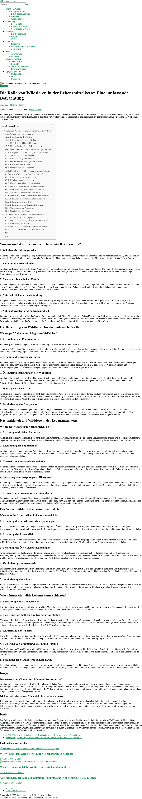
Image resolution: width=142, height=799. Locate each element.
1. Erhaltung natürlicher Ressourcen (22, 177)
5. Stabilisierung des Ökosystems (21, 168)
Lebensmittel (16, 24)
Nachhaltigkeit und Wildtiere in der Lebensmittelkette (27, 171)
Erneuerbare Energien (20, 14)
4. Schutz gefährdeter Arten (19, 165)
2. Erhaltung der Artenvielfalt (19, 202)
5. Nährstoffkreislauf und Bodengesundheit (25, 146)
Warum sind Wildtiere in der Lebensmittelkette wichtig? (28, 131)
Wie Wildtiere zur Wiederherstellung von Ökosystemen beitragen (36, 753)
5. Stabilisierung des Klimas (19, 211)
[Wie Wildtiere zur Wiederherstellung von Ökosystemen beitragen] (29, 748)
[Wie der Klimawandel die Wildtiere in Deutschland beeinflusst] (28, 761)
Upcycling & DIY (13, 71)
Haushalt (15, 16)
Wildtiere (15, 56)
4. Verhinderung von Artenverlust (21, 208)
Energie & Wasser (13, 9)
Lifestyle (9, 41)
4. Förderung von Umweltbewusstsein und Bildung (28, 227)
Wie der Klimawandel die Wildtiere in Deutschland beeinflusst (35, 767)
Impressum (10, 788)
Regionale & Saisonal (20, 26)
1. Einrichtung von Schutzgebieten (21, 217)
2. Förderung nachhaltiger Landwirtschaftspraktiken (28, 220)
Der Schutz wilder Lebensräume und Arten (22, 192)
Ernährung (10, 21)
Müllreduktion (17, 74)
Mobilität (9, 31)
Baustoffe (15, 64)
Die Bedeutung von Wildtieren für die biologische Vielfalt (29, 149)
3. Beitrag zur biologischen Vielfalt (22, 140)
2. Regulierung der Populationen (21, 180)
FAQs (6, 233)
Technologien (17, 61)
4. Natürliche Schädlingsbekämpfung (22, 143)
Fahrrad (14, 36)
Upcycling (15, 79)
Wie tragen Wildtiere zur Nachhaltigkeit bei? (25, 174)
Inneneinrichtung (18, 69)
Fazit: (6, 236)
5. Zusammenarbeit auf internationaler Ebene (26, 230)
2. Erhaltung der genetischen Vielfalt (22, 159)
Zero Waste (16, 49)
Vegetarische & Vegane (21, 29)
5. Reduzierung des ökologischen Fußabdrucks (26, 189)
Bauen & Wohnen (13, 59)
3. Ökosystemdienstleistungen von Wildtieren (26, 162)
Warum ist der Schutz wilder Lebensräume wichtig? (28, 196)
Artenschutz (16, 54)
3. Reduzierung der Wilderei (19, 224)
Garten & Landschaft (20, 66)
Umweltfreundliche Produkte (23, 46)
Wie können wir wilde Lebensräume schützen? (24, 214)
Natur (8, 51)
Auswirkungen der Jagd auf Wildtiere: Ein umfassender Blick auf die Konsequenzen (44, 737)
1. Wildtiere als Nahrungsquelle (20, 134)
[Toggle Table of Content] (50, 126)
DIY (13, 76)
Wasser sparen (17, 19)
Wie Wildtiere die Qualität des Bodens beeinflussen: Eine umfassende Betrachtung (43, 735)
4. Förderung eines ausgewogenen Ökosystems (26, 186)
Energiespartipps (18, 11)
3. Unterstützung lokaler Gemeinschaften (24, 183)
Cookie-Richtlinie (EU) (16, 790)
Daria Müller (18, 105)
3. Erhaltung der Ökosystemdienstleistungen (25, 205)
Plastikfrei (15, 44)
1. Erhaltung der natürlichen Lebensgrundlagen (26, 199)
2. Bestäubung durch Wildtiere (20, 137)
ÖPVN (14, 39)
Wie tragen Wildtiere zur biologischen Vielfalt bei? (28, 153)
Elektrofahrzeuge (18, 34)
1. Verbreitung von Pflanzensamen (21, 156)
